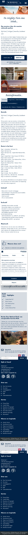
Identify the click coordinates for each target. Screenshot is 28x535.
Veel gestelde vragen (8, 431)
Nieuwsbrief (5, 414)
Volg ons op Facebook (8, 426)
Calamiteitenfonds (7, 395)
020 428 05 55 (13, 2)
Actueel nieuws (6, 422)
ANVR (4, 391)
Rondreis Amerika (7, 433)
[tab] (4, 100)
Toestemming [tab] (5, 255)
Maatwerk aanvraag (7, 412)
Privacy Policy (6, 403)
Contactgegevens (7, 390)
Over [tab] (23, 255)
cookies (20, 262)
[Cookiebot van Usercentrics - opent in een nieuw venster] (20, 252)
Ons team (5, 388)
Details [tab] (14, 255)
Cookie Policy (6, 405)
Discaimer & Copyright (8, 407)
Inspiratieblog (6, 429)
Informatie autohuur (7, 410)
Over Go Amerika (7, 386)
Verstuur (22, 358)
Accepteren (14, 278)
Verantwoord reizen (7, 424)
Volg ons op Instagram (8, 428)
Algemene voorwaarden (8, 408)
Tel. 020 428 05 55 (5, 371)
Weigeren (14, 282)
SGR (4, 393)
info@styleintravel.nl (6, 369)
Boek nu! (19, 57)
